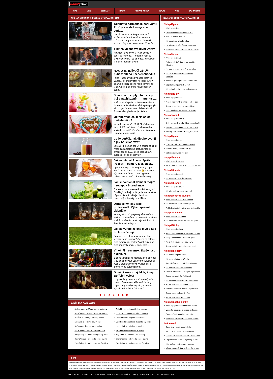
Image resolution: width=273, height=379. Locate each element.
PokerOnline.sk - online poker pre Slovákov (91, 343)
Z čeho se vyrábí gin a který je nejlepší (180, 144)
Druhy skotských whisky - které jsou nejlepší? (183, 123)
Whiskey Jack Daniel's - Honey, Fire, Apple (182, 132)
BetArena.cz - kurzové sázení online (88, 326)
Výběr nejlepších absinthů (176, 217)
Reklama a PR (73, 374)
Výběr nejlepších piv (173, 28)
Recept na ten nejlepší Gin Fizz (178, 293)
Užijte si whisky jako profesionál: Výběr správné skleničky (132, 207)
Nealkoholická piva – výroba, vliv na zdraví (182, 50)
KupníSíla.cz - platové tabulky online (89, 322)
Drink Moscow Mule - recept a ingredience (182, 289)
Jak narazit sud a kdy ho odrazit (178, 41)
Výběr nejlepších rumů (174, 98)
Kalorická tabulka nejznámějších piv (179, 33)
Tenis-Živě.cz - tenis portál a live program (131, 309)
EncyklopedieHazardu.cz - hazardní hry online (133, 322)
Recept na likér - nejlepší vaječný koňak (181, 246)
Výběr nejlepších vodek (175, 161)
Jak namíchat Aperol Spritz (176, 255)
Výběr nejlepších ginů (174, 140)
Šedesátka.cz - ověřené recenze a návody (91, 309)
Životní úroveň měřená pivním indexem (181, 45)
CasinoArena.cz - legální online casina (130, 318)
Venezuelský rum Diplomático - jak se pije (182, 102)
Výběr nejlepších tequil (174, 174)
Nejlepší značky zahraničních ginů (179, 149)
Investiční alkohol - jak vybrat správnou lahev (183, 336)
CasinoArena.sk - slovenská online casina (91, 339)
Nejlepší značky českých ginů (177, 153)
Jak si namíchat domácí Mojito (177, 259)
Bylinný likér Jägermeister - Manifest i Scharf (183, 233)
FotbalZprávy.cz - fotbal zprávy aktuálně (90, 330)
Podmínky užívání (98, 374)
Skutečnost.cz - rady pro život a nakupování (91, 313)
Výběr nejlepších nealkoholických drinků (181, 306)
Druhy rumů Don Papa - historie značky (181, 110)
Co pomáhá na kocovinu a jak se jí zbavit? (182, 340)
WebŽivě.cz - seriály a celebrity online (89, 318)
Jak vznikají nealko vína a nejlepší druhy (181, 89)
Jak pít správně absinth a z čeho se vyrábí (182, 221)
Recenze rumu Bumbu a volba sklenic (180, 106)
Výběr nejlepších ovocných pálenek (179, 200)
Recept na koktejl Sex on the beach (179, 285)
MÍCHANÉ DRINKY (80, 17)
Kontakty (85, 374)
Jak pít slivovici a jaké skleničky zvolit (180, 204)
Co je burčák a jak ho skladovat (178, 85)
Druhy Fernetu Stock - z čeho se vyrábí (180, 238)
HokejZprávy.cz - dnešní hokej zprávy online (91, 335)
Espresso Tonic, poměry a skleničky (179, 314)
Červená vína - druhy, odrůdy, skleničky (181, 69)
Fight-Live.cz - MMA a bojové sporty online (132, 313)
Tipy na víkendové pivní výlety (134, 48)
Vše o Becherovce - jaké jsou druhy (179, 242)
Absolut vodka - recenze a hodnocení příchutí (183, 166)
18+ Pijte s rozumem (146, 374)
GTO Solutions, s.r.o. (167, 374)
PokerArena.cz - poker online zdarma (130, 330)
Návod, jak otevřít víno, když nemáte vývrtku (182, 348)
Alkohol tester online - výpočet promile (180, 331)
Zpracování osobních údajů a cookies (121, 374)
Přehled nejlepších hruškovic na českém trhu (183, 208)
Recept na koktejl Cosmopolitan (178, 297)
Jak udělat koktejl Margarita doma (179, 268)
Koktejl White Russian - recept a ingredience (183, 272)
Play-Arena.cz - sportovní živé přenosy (130, 335)
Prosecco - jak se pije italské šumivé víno (181, 81)
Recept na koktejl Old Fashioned (178, 276)
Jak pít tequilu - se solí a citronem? (179, 178)
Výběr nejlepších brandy (175, 187)
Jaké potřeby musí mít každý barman (180, 344)
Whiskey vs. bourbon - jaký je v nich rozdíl (182, 127)
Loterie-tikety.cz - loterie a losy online (130, 326)
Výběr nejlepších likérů (174, 229)
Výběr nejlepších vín (173, 58)
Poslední (127, 294)
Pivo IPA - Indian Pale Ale (175, 37)
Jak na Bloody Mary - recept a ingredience (182, 280)
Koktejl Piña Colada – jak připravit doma (181, 263)
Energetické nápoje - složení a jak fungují (181, 310)
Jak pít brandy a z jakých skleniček (179, 191)
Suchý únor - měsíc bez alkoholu (178, 327)
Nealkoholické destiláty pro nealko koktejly (182, 319)
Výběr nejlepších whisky (175, 119)
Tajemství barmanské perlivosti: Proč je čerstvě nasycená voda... (135, 27)
